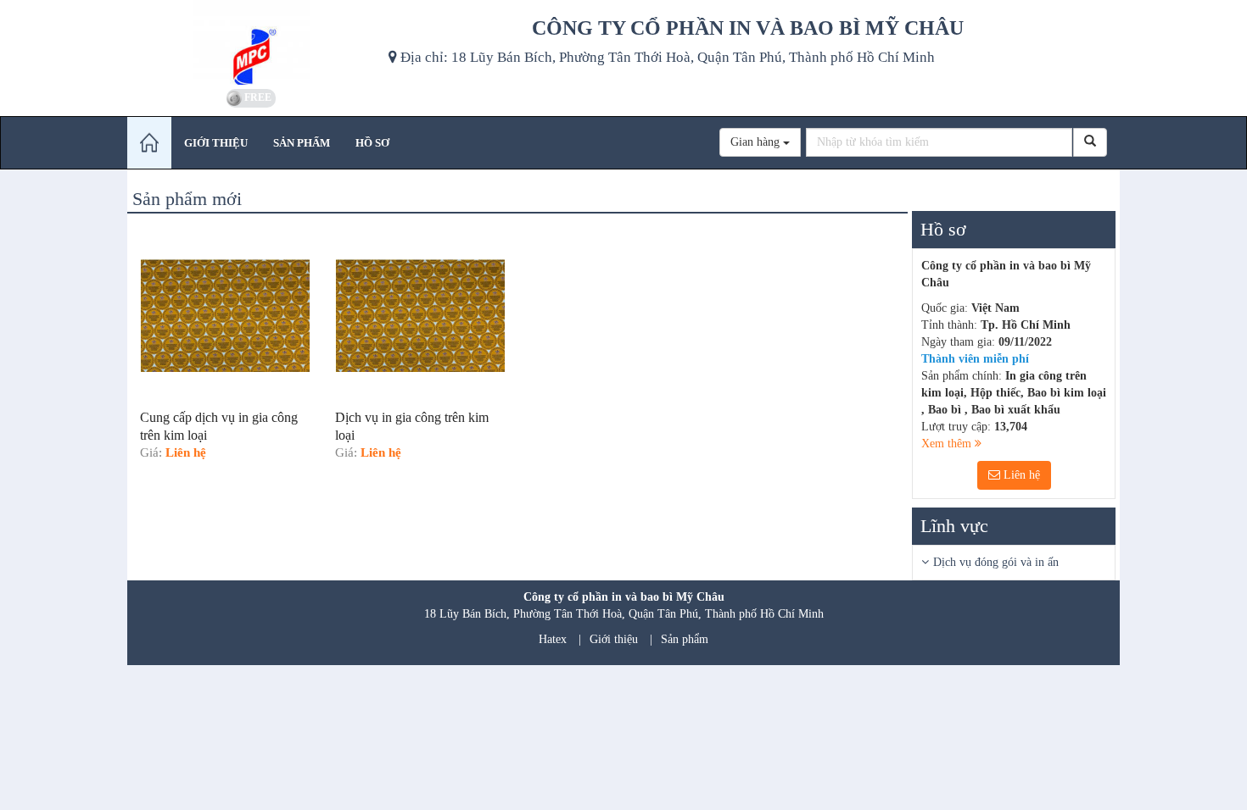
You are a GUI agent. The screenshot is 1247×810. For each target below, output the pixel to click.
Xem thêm (948, 443)
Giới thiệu (614, 639)
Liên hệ (1020, 475)
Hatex (553, 639)
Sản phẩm (684, 639)
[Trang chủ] (149, 143)
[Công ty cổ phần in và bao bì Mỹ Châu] (251, 42)
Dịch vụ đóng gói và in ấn (996, 562)
